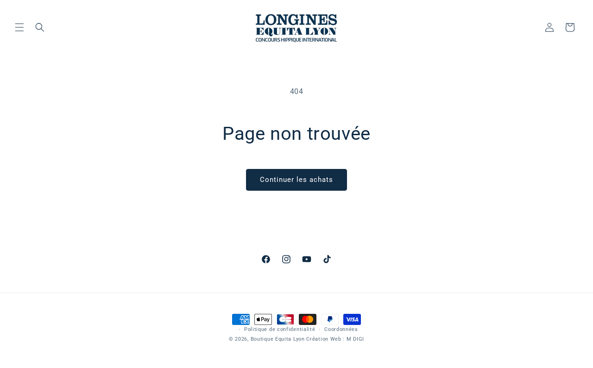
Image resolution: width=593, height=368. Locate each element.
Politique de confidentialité (279, 329)
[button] (19, 27)
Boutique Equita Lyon (278, 339)
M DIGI (355, 339)
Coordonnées (341, 329)
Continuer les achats (296, 179)
